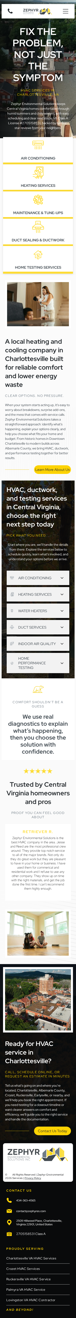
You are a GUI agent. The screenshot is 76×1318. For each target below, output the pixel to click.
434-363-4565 (25, 1200)
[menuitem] (38, 1258)
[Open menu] (65, 11)
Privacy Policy (33, 1178)
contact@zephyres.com (31, 1211)
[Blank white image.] (10, 13)
